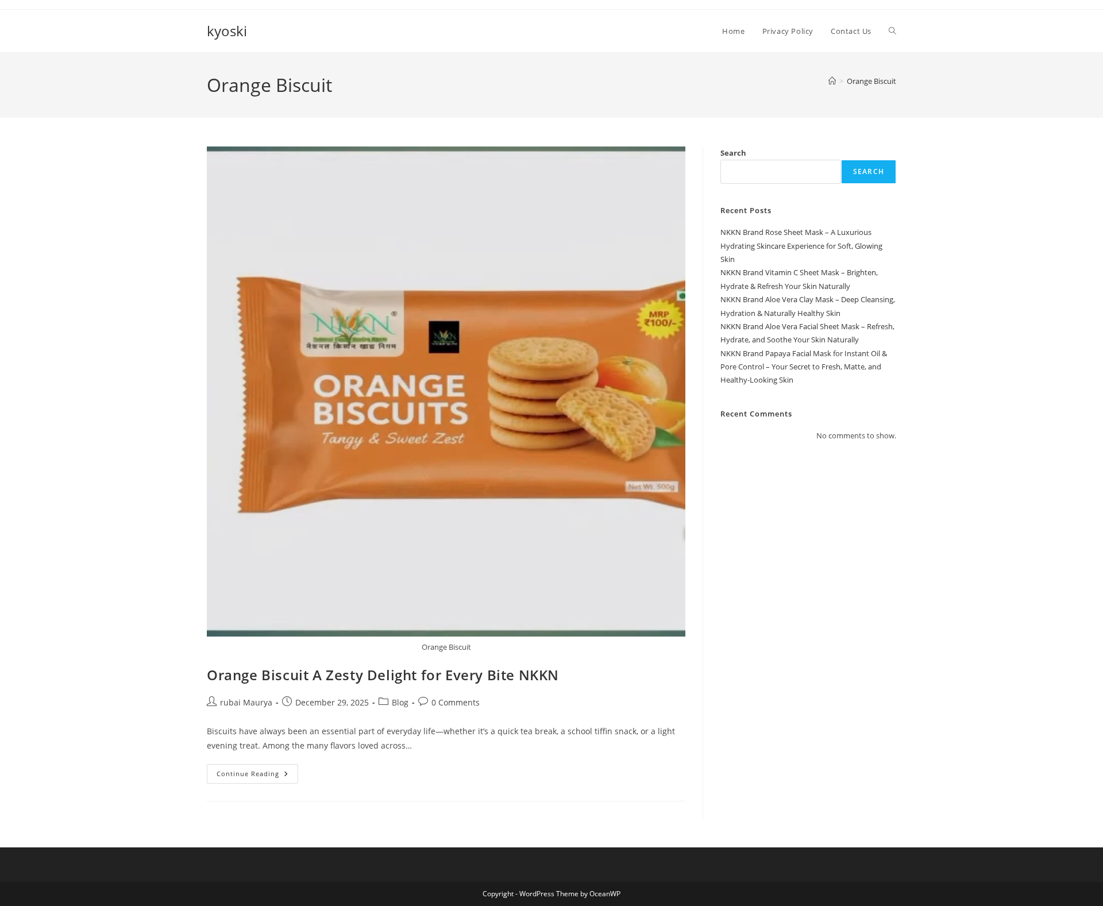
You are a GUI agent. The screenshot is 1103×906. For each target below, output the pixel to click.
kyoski (227, 30)
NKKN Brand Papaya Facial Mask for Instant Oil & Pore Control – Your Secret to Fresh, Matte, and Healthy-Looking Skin (803, 366)
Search (733, 153)
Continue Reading (257, 776)
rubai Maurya (246, 702)
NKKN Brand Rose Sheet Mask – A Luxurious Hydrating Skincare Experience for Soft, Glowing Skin (801, 245)
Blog (400, 702)
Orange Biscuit (871, 81)
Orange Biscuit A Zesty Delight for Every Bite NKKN (383, 674)
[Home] (832, 81)
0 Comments (455, 702)
